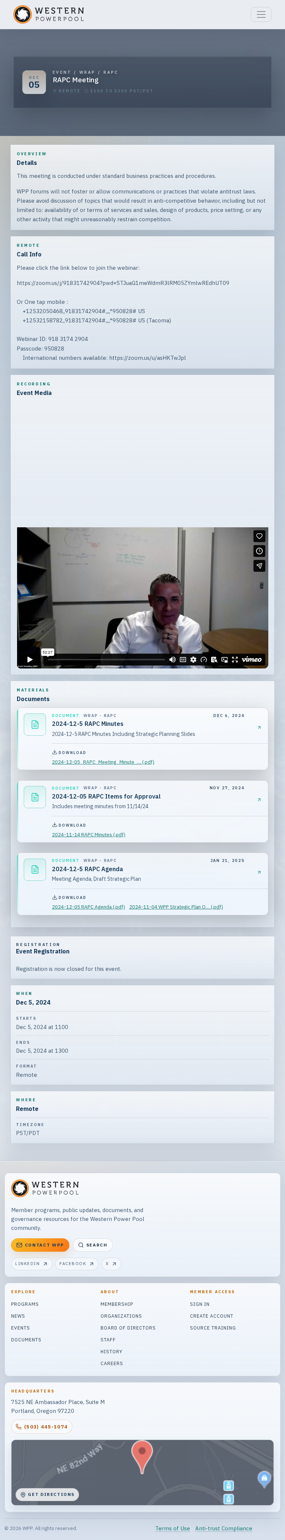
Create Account (211, 1316)
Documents (26, 1339)
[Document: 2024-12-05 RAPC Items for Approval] (35, 797)
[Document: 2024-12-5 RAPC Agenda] (35, 870)
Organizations (121, 1316)
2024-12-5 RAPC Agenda (87, 869)
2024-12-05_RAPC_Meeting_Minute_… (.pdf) (103, 762)
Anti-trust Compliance (223, 1528)
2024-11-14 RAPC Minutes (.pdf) (88, 834)
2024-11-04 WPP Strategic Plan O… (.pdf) (176, 906)
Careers (112, 1363)
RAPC (111, 72)
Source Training (213, 1328)
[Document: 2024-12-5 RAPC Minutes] (35, 724)
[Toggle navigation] (261, 14)
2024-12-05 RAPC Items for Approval (106, 796)
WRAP (87, 72)
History (111, 1351)
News (18, 1316)
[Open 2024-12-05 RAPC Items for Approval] (259, 800)
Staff (108, 1339)
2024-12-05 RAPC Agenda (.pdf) (88, 906)
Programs (25, 1304)
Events (20, 1328)
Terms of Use (172, 1528)
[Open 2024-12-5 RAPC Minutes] (259, 727)
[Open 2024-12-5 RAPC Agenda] (259, 872)
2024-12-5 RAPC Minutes (88, 723)
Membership (117, 1304)
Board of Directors (128, 1328)
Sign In (200, 1304)
